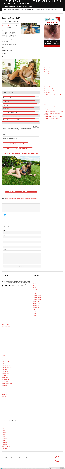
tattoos (20, 281)
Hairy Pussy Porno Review (49, 88)
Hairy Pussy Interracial (37, 299)
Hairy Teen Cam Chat (6, 353)
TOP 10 (56, 9)
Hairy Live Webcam (5, 347)
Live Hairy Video (5, 371)
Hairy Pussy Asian (36, 293)
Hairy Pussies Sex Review (48, 86)
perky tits (3, 284)
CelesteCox (46, 61)
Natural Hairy (4, 448)
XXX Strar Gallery (5, 385)
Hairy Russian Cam (5, 351)
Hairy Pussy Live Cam (6, 349)
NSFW (12, 282)
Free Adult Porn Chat (6, 328)
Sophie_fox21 (46, 71)
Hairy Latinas (4, 430)
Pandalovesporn (5, 404)
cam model (11, 198)
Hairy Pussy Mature (36, 303)
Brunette (16, 21)
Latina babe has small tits (9, 146)
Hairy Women (4, 444)
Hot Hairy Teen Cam (5, 363)
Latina (31, 198)
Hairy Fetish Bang (5, 341)
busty (8, 284)
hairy (25, 284)
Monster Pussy (5, 400)
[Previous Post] (11, 206)
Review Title (6, 244)
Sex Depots (4, 409)
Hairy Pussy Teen (36, 307)
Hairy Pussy (22, 198)
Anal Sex (34, 279)
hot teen (28, 198)
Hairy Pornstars (5, 436)
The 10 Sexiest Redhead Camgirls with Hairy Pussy (53, 106)
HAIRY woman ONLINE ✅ (29, 9)
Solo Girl (21, 285)
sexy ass (21, 284)
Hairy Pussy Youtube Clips (6, 398)
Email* (5, 235)
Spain (11, 285)
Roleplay (12, 279)
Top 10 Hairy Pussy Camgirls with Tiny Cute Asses (53, 116)
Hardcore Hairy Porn (6, 446)
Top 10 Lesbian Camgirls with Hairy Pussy (51, 118)
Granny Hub (4, 396)
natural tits (16, 285)
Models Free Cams (5, 373)
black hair (16, 279)
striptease (9, 281)
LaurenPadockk (47, 67)
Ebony (34, 291)
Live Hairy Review (47, 92)
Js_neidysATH (46, 73)
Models (34, 313)
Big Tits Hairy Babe (5, 424)
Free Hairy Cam (5, 332)
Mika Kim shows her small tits (25, 148)
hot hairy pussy (26, 279)
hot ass (9, 282)
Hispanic (8, 52)
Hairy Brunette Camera (6, 339)
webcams (28, 282)
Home (5, 9)
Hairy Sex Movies (5, 442)
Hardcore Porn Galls (5, 359)
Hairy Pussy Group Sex (37, 295)
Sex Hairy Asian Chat (6, 379)
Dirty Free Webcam (5, 324)
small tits (14, 284)
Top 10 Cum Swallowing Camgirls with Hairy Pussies (53, 111)
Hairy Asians (4, 426)
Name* (5, 230)
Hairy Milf (4, 432)
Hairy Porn (4, 434)
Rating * (5, 249)
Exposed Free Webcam (6, 326)
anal (13, 285)
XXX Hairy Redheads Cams (7, 383)
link (64, 453)
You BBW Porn (5, 415)
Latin (34, 309)
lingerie (23, 281)
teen (6, 284)
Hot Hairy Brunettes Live (6, 361)
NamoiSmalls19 (5, 25)
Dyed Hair (35, 289)
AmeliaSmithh (46, 59)
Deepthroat (18, 198)
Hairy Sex (4, 440)
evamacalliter (46, 65)
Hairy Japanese (5, 428)
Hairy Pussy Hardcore (37, 297)
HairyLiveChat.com (16, 457)
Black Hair (35, 283)
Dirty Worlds (4, 394)
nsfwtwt (16, 282)
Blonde (34, 285)
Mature (34, 311)
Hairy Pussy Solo (36, 305)
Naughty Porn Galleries (6, 402)
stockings (19, 282)
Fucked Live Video (5, 334)
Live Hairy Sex (4, 369)
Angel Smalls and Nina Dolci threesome (25, 146)
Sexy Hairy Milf (5, 381)
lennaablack (46, 63)
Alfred (10, 21)
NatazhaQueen (47, 57)
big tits (15, 286)
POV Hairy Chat (5, 375)
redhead (17, 284)
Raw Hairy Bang (5, 377)
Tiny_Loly (46, 69)
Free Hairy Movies (49, 9)
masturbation (11, 286)
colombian (4, 282)
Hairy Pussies (4, 438)
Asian (34, 281)
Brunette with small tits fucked (10, 148)
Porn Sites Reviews (40, 9)
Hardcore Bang (5, 357)
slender (12, 281)
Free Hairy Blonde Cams (6, 330)
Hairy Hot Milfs (5, 343)
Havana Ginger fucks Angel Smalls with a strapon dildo (15, 143)
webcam (27, 284)
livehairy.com (5, 287)
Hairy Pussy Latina (36, 301)
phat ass (24, 285)
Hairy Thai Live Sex (5, 355)
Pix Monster (4, 406)
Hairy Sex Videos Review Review (50, 90)
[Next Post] (30, 206)
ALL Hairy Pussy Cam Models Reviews (15, 9)
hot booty (23, 282)
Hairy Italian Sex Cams (6, 345)
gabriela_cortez (47, 55)
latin (19, 285)
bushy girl (7, 198)
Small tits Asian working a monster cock (12, 141)
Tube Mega (4, 411)
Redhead (34, 315)
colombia (14, 198)
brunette (10, 284)
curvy (7, 282)
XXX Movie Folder (5, 413)
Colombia (8, 49)
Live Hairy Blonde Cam (6, 365)
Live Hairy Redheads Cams (7, 367)
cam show (27, 281)
